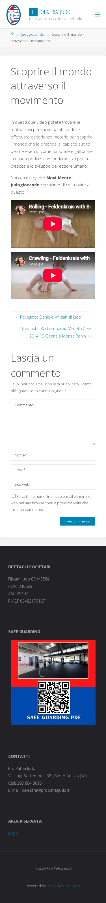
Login (13, 833)
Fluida (51, 885)
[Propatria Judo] (13, 14)
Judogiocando (32, 34)
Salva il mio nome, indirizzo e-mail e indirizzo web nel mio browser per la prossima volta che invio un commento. (51, 503)
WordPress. (71, 885)
